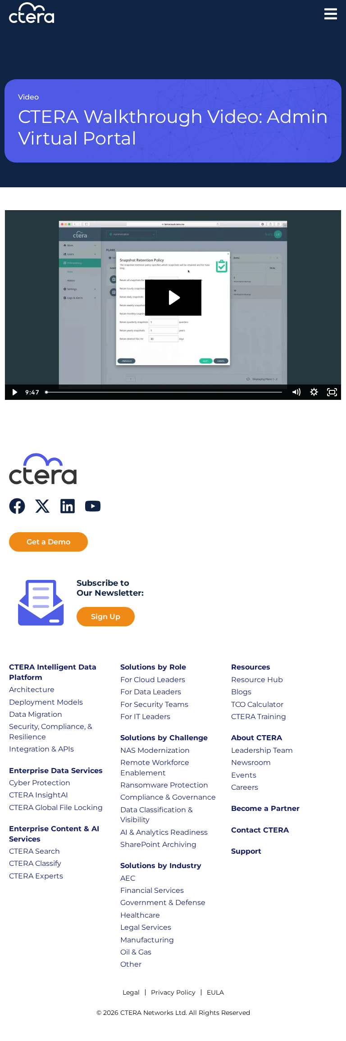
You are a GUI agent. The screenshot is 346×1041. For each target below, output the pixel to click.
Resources (250, 667)
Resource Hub (257, 679)
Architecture (32, 689)
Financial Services (152, 890)
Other (130, 964)
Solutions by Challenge (164, 737)
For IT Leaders (145, 716)
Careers (244, 787)
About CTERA (256, 737)
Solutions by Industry (160, 865)
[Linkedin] (67, 506)
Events (243, 775)
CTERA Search (34, 851)
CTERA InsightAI (38, 795)
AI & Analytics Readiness (164, 832)
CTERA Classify (35, 863)
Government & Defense (162, 902)
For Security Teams (154, 704)
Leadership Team (262, 750)
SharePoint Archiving (158, 844)
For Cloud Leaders (152, 679)
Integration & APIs (41, 749)
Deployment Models (46, 702)
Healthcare (140, 915)
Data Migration (35, 714)
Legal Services (145, 927)
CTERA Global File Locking (56, 807)
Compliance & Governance (168, 797)
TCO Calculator (257, 704)
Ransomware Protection (164, 785)
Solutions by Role (153, 667)
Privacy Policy (173, 992)
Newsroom (251, 762)
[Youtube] (93, 506)
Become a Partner (265, 808)
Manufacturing (147, 940)
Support (246, 851)
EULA (215, 992)
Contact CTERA (260, 830)
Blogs (241, 692)
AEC (127, 878)
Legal (131, 992)
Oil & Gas (135, 952)
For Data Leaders (150, 692)
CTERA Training (258, 716)
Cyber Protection (39, 782)
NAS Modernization (155, 750)
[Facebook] (17, 506)
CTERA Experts (36, 876)
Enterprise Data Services (56, 770)
